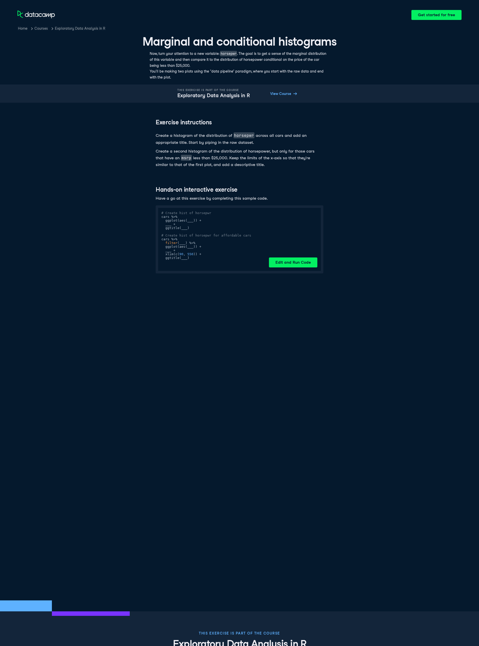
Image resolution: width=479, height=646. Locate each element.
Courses (41, 28)
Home (22, 28)
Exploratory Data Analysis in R (80, 28)
